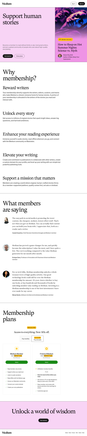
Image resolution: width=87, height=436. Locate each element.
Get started (8, 56)
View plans (19, 56)
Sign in (73, 3)
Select (16, 362)
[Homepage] (7, 4)
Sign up (82, 3)
